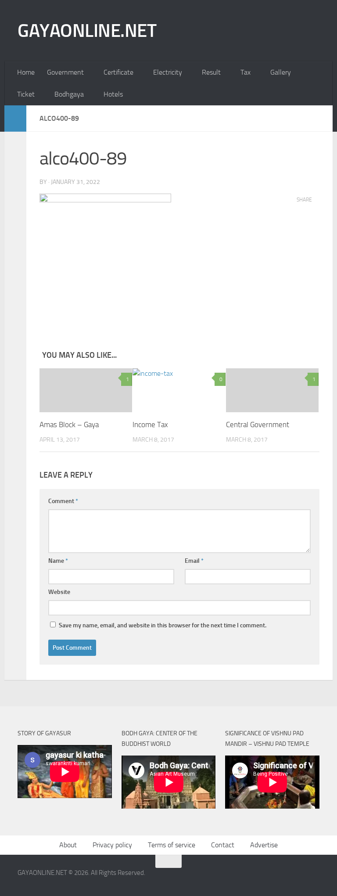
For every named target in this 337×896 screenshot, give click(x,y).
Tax (245, 72)
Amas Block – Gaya (69, 424)
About (68, 845)
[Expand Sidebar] (15, 118)
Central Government (257, 424)
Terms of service (171, 845)
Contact (222, 845)
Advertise (264, 845)
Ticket (26, 94)
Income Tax (150, 424)
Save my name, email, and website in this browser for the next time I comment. (162, 625)
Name (58, 561)
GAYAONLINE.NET (87, 31)
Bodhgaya (69, 94)
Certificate (118, 72)
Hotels (113, 94)
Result (211, 72)
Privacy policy (112, 845)
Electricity (167, 72)
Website (59, 592)
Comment (63, 501)
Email (194, 561)
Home (26, 72)
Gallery (280, 72)
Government (65, 72)
